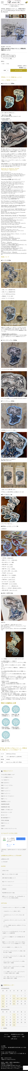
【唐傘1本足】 (10, 558)
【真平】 (13, 577)
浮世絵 (20, 762)
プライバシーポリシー (7, 885)
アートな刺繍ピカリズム (7, 777)
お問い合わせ (14, 1038)
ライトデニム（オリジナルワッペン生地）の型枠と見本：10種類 (14, 957)
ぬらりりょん (9, 762)
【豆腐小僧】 (14, 560)
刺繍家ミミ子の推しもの (7, 809)
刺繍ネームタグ (4, 788)
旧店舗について (16, 1036)
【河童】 (11, 564)
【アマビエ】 (10, 573)
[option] (7, 16)
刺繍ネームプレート (5, 790)
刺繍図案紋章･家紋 (5, 807)
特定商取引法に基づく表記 (8, 892)
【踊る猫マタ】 (14, 586)
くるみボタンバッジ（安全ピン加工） (12, 911)
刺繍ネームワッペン (5, 793)
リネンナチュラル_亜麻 (8, 56)
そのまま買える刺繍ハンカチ (8, 774)
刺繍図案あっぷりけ (5, 801)
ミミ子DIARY (4, 861)
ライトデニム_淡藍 (7, 58)
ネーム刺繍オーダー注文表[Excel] (11, 840)
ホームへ (6, 1034)
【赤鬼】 (13, 568)
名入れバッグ (4, 815)
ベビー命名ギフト (5, 780)
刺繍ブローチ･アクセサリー (7, 796)
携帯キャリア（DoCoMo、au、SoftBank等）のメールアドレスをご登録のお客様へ (13, 897)
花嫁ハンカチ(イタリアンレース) (9, 828)
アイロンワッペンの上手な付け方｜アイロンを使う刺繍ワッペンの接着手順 (13, 932)
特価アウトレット (5, 823)
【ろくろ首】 (10, 566)
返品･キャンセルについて (8, 881)
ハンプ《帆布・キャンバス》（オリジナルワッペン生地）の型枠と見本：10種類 (14, 972)
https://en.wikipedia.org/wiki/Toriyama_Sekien (12, 248)
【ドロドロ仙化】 (13, 583)
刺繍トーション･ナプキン (7, 785)
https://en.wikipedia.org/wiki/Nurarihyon (10, 238)
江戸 (17, 762)
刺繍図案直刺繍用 (5, 804)
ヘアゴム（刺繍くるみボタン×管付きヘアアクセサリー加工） (14, 926)
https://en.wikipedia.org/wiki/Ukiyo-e (9, 243)
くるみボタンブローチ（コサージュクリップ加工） (14, 921)
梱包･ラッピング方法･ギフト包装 (10, 874)
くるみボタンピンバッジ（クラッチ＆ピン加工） (13, 915)
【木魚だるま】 (11, 579)
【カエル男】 (12, 581)
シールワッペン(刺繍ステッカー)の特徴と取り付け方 (13, 937)
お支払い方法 (5, 870)
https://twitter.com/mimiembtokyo (11, 245)
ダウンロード (20, 838)
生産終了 (3, 825)
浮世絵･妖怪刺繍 (5, 820)
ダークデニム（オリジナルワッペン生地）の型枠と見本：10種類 (14, 951)
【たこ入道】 (14, 571)
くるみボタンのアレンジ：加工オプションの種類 (13, 907)
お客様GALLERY (5, 859)
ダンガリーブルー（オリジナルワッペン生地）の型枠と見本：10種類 (14, 967)
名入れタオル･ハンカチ (6, 812)
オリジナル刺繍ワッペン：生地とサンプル (12, 947)
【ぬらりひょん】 (13, 590)
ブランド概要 (7, 1036)
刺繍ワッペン (4, 798)
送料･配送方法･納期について (9, 878)
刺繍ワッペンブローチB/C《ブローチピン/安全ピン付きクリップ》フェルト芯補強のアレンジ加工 (13, 943)
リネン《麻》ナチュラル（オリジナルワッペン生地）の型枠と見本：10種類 (14, 977)
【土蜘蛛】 (13, 575)
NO (3, 63)
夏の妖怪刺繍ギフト (5, 817)
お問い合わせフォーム (13, 849)
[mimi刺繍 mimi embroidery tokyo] (14, 2)
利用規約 (4, 889)
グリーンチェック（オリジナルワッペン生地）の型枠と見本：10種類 (14, 962)
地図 (23, 1036)
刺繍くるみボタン (5, 782)
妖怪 (14, 762)
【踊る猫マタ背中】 (17, 588)
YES (8, 63)
